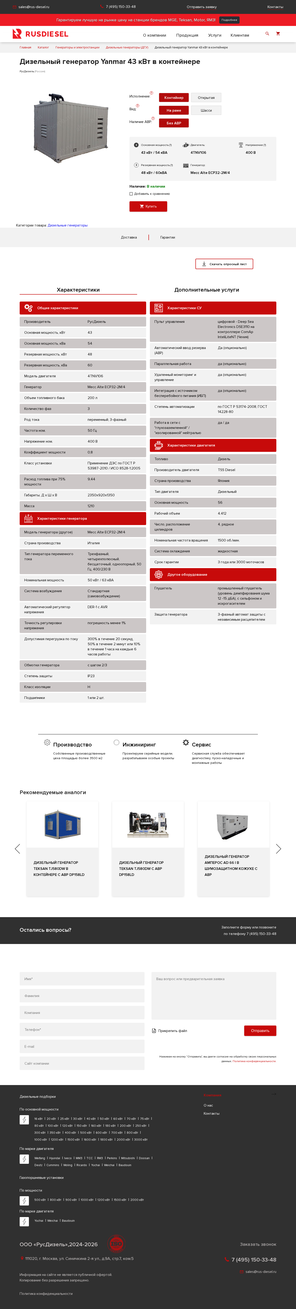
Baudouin (125, 1165)
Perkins (112, 1158)
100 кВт (53, 1126)
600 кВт (101, 1133)
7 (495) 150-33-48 (121, 7)
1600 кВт (90, 1140)
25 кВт (64, 1119)
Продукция (187, 35)
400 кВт (70, 1133)
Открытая (206, 97)
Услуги (214, 35)
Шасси (206, 110)
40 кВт (91, 1119)
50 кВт (104, 1119)
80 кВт (39, 1126)
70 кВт (131, 1119)
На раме (174, 110)
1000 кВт (40, 1140)
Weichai (109, 1165)
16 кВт (38, 1119)
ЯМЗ (100, 1158)
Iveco (68, 1158)
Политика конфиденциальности (46, 1293)
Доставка (129, 237)
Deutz (38, 1165)
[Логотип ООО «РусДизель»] (40, 34)
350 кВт (55, 1133)
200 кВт (125, 1126)
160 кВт (96, 1126)
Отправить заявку (202, 7)
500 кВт (86, 1133)
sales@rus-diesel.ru (33, 7)
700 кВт (117, 1133)
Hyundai (54, 1158)
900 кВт (71, 1200)
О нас (208, 1105)
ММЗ (79, 1158)
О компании (154, 35)
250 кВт (140, 1126)
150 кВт (82, 1126)
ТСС (89, 1158)
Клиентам (240, 35)
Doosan (144, 1158)
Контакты (275, 7)
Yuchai (95, 1165)
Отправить (260, 1031)
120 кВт (67, 1126)
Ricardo (82, 1165)
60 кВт (118, 1119)
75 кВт (144, 1119)
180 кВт (110, 1126)
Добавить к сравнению (152, 194)
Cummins (52, 1165)
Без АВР (174, 123)
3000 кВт (141, 1140)
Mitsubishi (128, 1158)
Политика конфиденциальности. (254, 1061)
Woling (67, 1165)
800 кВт (132, 1133)
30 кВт (77, 1119)
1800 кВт (106, 1140)
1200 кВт (57, 1140)
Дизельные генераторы (68, 225)
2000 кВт (123, 1140)
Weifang (39, 1158)
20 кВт (51, 1119)
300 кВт (40, 1133)
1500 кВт (74, 1140)
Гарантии (167, 237)
